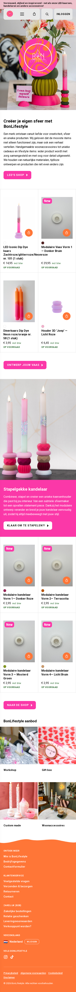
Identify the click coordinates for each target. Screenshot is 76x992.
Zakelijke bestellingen (17, 911)
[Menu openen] (22, 14)
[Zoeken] (47, 14)
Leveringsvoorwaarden (18, 921)
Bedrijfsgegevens (15, 861)
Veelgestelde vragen (17, 881)
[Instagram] (6, 957)
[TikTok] (12, 957)
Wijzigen (32, 942)
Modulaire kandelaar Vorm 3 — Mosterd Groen (17, 674)
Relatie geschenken (16, 916)
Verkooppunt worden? (17, 926)
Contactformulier (14, 866)
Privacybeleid (11, 973)
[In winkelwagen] (29, 233)
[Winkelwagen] (34, 14)
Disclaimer (9, 977)
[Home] (10, 14)
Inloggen (63, 14)
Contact (8, 896)
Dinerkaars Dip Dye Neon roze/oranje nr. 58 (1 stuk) (17, 334)
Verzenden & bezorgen (18, 886)
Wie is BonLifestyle (15, 856)
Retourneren (11, 891)
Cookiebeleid (55, 973)
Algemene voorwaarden (33, 973)
